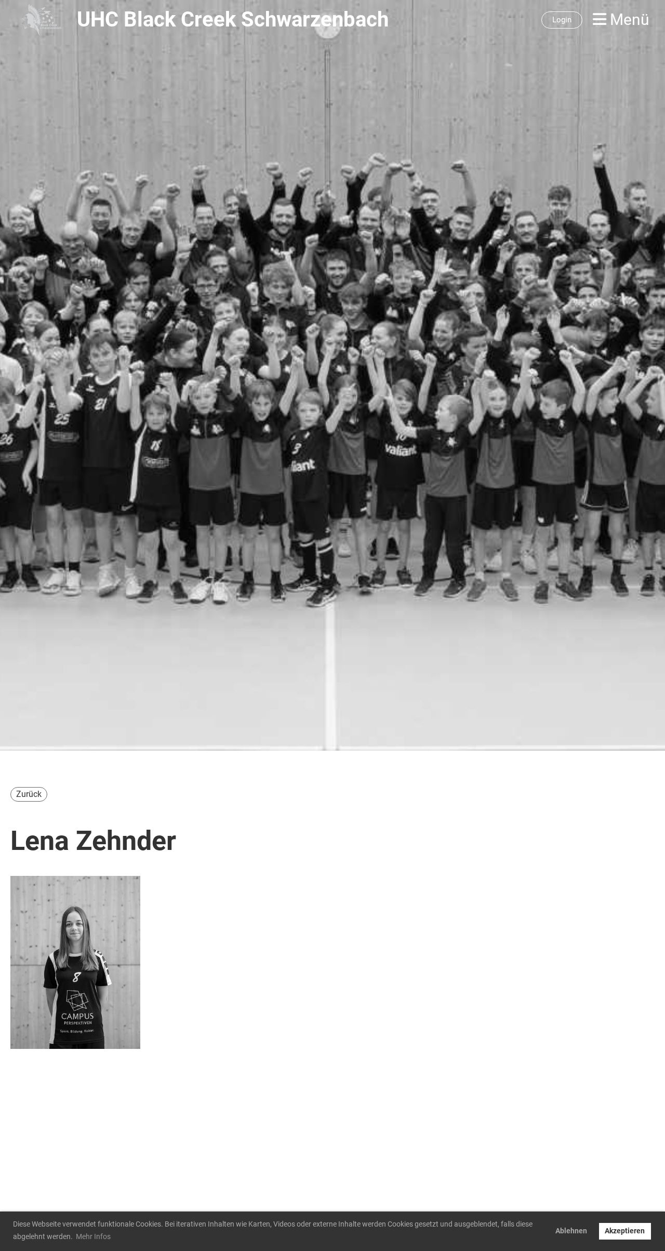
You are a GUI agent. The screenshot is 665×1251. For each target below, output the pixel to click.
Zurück (29, 794)
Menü (627, 19)
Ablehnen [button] (571, 1231)
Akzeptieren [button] (625, 1231)
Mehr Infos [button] (93, 1236)
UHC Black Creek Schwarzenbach (233, 19)
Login (561, 19)
